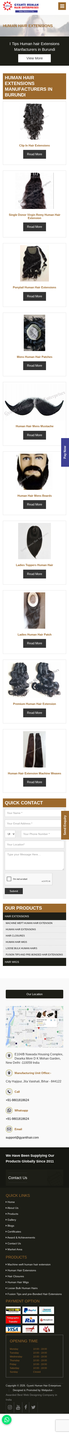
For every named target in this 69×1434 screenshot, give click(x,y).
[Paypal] (29, 1310)
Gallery (11, 1219)
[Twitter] (33, 1407)
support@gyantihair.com (22, 1137)
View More (34, 58)
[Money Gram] (46, 1319)
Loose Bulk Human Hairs (21, 948)
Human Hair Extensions (21, 929)
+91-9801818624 (17, 1100)
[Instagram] (10, 1407)
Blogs (10, 1225)
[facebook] (25, 1407)
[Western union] (13, 1310)
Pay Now (65, 452)
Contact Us (17, 1178)
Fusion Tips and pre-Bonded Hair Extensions (34, 954)
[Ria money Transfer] (29, 1319)
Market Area (14, 1249)
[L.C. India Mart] (46, 1329)
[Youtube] (18, 1407)
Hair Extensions (17, 916)
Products (12, 1213)
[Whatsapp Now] (7, 1419)
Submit (14, 891)
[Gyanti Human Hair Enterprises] (34, 1026)
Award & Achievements (21, 1237)
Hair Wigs (12, 961)
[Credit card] (13, 1329)
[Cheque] (29, 1329)
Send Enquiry (65, 825)
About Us (12, 1207)
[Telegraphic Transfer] (13, 1319)
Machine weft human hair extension (29, 923)
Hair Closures (15, 935)
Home (11, 1201)
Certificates (14, 1231)
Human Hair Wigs (16, 942)
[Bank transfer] (46, 1310)
